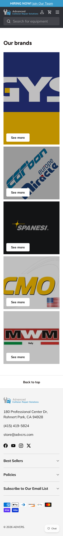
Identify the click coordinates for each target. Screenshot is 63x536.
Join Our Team (42, 3)
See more (18, 137)
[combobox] (31, 21)
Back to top (31, 382)
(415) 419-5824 (16, 425)
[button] (50, 12)
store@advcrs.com (18, 434)
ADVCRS (18, 527)
